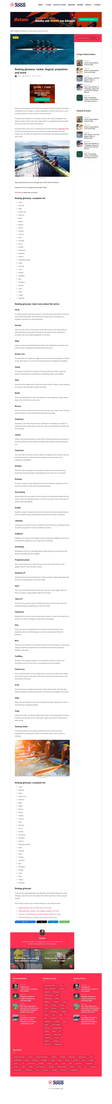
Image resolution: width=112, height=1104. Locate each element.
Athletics (88, 5)
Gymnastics (53, 1011)
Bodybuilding (48, 998)
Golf (45, 1011)
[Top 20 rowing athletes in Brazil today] (80, 63)
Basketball (71, 5)
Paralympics (47, 1021)
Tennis (57, 1038)
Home (11, 31)
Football (48, 5)
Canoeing (56, 1002)
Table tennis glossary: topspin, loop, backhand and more (38, 917)
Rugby (65, 1021)
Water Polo (47, 1044)
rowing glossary (63, 129)
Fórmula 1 (54, 1008)
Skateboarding (57, 1028)
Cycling (64, 1002)
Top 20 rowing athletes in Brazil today (91, 63)
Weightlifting (58, 1044)
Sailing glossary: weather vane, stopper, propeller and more (39, 911)
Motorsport (54, 1018)
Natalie (42, 938)
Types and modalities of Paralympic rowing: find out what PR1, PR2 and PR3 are (91, 89)
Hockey (46, 1015)
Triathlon (47, 1041)
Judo (53, 1015)
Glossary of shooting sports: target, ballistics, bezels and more (40, 914)
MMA (45, 1018)
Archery (61, 985)
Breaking (46, 1002)
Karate (61, 1015)
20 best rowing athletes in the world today (91, 71)
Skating (46, 1031)
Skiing (54, 1031)
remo (17, 108)
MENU (40, 5)
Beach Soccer (48, 995)
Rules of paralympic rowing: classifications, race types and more (91, 99)
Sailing (46, 1024)
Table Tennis (57, 1034)
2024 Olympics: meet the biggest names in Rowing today (91, 79)
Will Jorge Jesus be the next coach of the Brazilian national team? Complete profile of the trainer (29, 1009)
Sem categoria (56, 1024)
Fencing (53, 1005)
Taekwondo (47, 1038)
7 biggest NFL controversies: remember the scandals (28, 989)
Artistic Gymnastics (50, 988)
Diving (46, 1005)
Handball (63, 1011)
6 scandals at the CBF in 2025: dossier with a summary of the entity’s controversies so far (28, 1020)
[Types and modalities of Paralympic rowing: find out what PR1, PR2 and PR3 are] (80, 87)
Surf (60, 1031)
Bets (57, 995)
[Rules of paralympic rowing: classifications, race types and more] (80, 98)
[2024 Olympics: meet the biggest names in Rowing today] (80, 78)
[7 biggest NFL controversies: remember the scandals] (16, 987)
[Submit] (97, 38)
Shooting (47, 1028)
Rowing (17, 31)
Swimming (47, 1034)
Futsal (46, 1008)
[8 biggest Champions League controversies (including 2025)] (16, 997)
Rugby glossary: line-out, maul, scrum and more (35, 908)
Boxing (57, 998)
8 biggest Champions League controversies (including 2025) (27, 998)
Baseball (80, 5)
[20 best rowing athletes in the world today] (80, 71)
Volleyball (56, 1041)
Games (62, 1008)
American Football (59, 5)
